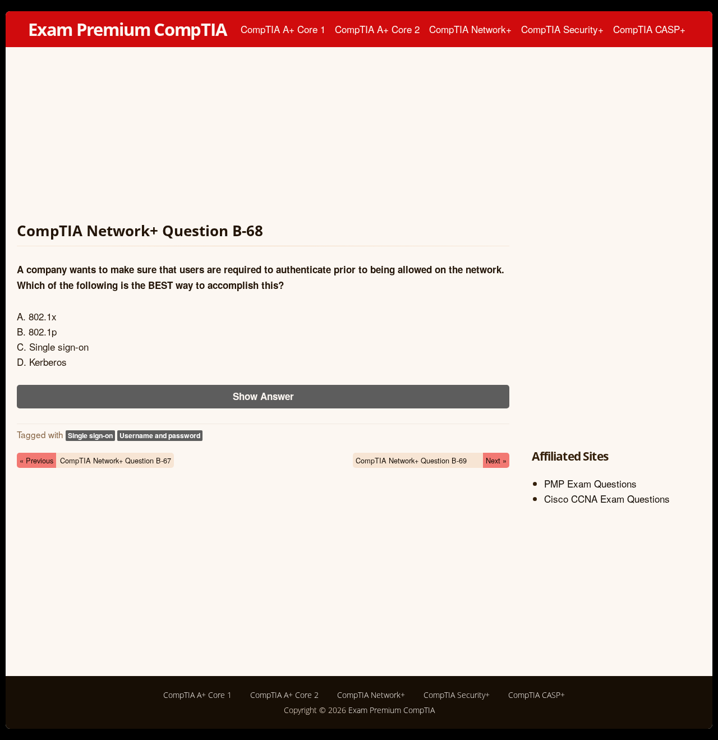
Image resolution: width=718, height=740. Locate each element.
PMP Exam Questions (590, 483)
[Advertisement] (263, 136)
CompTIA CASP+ (649, 29)
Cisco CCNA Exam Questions (607, 498)
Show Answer (263, 396)
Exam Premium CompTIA (127, 29)
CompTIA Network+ (470, 29)
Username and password (159, 435)
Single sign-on (90, 435)
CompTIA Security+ (562, 29)
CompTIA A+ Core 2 (377, 29)
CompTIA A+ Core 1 (283, 29)
